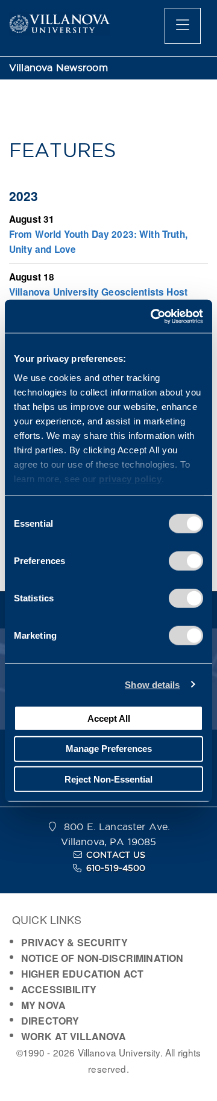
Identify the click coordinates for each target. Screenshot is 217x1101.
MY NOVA (43, 1005)
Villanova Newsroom (58, 68)
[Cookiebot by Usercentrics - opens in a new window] (153, 316)
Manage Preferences (109, 748)
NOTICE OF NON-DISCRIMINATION (102, 958)
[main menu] (183, 26)
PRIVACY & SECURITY (74, 942)
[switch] (186, 561)
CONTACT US (115, 855)
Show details (152, 684)
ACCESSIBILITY (58, 989)
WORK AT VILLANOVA (74, 1036)
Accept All (108, 718)
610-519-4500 (116, 868)
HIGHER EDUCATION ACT (82, 974)
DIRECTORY (50, 1021)
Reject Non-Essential (108, 779)
